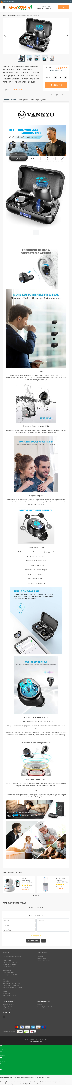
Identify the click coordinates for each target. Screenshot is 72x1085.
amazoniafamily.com (36, 1042)
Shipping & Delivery (9, 1007)
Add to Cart (57, 85)
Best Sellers (11, 15)
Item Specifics (23, 100)
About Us (40, 956)
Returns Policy (7, 1009)
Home (4, 15)
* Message (41, 920)
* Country (6, 929)
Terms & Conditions (43, 961)
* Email (6, 925)
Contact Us (40, 1005)
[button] (36, 36)
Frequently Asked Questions (45, 1007)
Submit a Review (33, 941)
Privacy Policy (41, 959)
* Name (6, 920)
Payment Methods (8, 1005)
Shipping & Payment (38, 100)
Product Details (10, 100)
